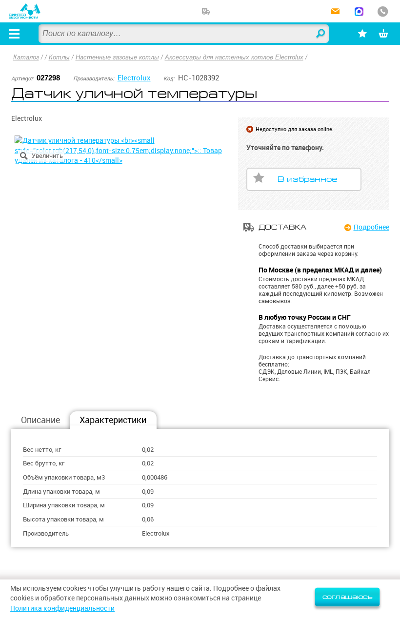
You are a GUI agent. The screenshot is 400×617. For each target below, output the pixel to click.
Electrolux (134, 77)
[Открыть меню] (14, 33)
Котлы (59, 57)
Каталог (26, 57)
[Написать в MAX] (359, 12)
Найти (321, 34)
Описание (40, 420)
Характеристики (113, 420)
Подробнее (371, 227)
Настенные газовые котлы (117, 57)
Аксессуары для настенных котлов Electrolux (234, 57)
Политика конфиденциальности (62, 608)
